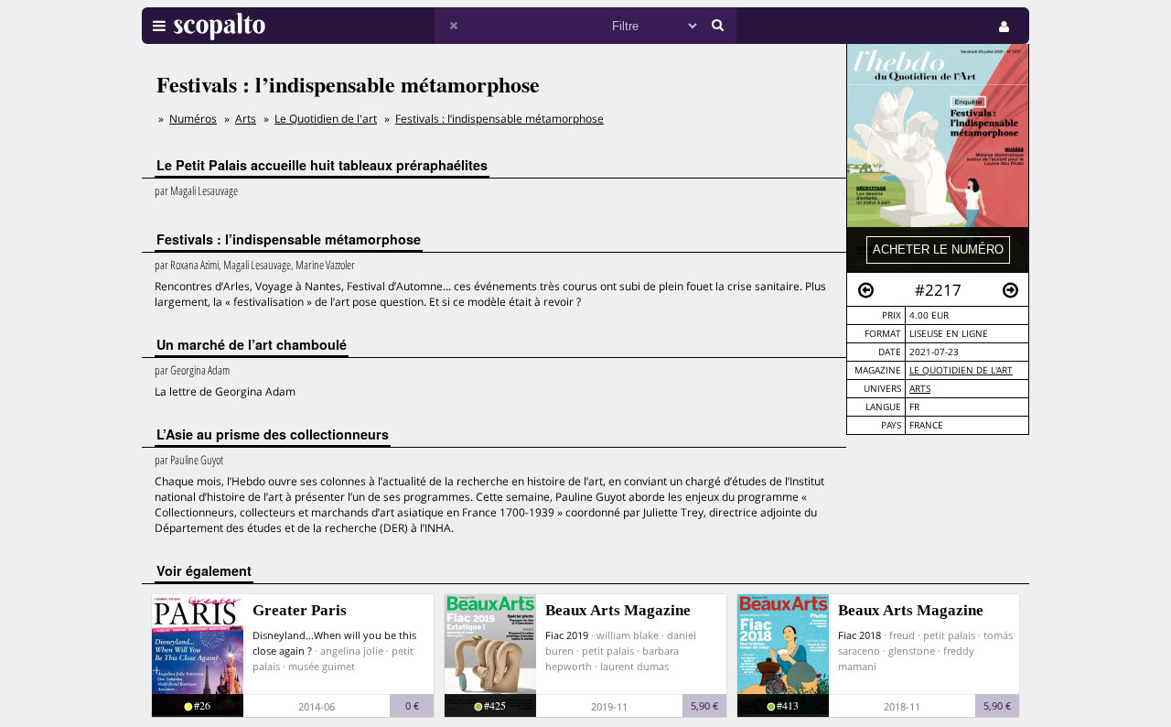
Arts (919, 389)
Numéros (193, 118)
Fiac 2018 (859, 635)
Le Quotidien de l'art (961, 370)
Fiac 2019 (566, 635)
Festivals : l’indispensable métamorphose (499, 118)
